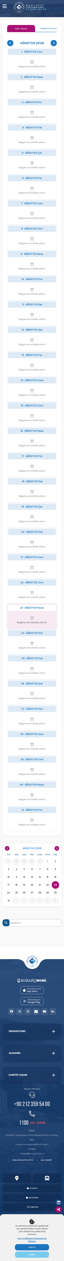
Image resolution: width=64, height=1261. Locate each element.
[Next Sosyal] (36, 1011)
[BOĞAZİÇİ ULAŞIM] (47, 1178)
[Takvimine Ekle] (58, 1202)
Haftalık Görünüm (49, 28)
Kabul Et (32, 1247)
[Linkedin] (52, 1011)
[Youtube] (44, 1011)
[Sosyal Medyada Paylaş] (58, 1209)
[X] (19, 1011)
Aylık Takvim (21, 28)
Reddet (32, 1255)
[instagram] (27, 1011)
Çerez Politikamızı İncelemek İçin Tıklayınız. (32, 1239)
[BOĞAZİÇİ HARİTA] (16, 1178)
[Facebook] (11, 1011)
